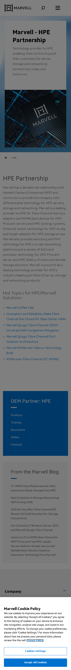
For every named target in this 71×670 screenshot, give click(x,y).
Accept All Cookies (35, 662)
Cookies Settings (35, 651)
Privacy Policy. (35, 640)
